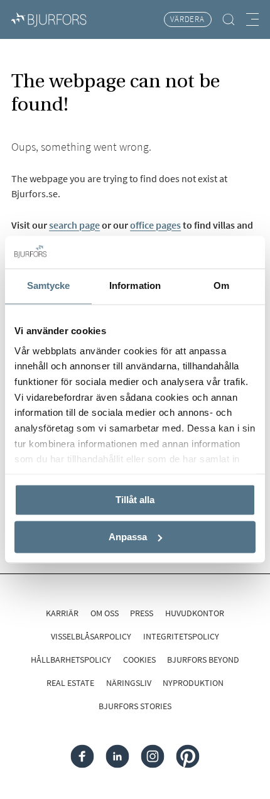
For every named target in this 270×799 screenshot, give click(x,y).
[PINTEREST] (187, 756)
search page (74, 225)
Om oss (104, 613)
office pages (155, 225)
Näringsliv (128, 682)
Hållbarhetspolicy (71, 659)
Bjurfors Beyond (203, 659)
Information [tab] (135, 286)
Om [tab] (221, 286)
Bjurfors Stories (135, 706)
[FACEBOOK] (82, 756)
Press (141, 613)
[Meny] (252, 19)
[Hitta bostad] (229, 19)
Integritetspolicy (181, 636)
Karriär (62, 613)
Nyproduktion (193, 682)
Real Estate (70, 682)
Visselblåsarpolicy (91, 636)
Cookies (139, 659)
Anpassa (128, 536)
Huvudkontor (194, 613)
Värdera (187, 19)
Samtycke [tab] (48, 286)
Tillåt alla (135, 500)
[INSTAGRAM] (152, 756)
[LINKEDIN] (117, 756)
